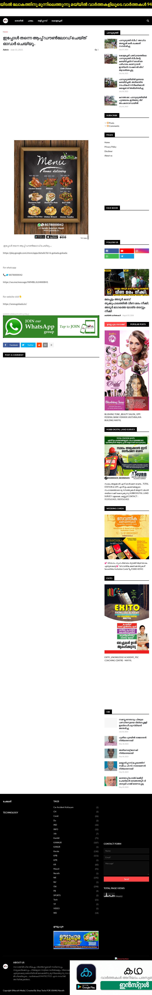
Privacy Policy (110, 147)
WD (76, 913)
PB (76, 891)
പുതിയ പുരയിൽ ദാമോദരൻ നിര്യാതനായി (132, 739)
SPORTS (76, 895)
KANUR (76, 847)
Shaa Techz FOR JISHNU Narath (50, 990)
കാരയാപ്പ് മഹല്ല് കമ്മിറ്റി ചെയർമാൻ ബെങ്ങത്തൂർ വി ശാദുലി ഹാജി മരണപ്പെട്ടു (132, 781)
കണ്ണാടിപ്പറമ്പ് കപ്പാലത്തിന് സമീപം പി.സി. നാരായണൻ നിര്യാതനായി (132, 765)
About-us (108, 155)
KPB (76, 855)
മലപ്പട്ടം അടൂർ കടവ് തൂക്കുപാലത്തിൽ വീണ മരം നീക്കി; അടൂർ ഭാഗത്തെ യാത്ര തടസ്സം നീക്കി (126, 305)
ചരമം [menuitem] (30, 20)
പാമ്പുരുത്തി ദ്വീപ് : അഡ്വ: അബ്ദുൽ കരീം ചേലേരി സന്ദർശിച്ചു (132, 43)
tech (76, 899)
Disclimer (108, 151)
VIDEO (76, 908)
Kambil (76, 838)
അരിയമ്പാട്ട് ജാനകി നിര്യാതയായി (128, 751)
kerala (76, 851)
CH (76, 811)
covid (76, 816)
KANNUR (76, 842)
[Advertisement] (51, 76)
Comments (114, 126)
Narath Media (19, 990)
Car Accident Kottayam (76, 807)
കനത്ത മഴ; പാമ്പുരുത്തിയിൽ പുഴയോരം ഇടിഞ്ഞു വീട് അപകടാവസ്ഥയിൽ (133, 100)
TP (76, 904)
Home (5, 32)
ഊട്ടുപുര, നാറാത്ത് (116, 324)
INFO (76, 829)
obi (76, 886)
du (76, 820)
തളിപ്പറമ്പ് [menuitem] (42, 20)
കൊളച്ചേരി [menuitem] (57, 20)
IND (76, 825)
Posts (111, 123)
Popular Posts (138, 324)
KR (76, 864)
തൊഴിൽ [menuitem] (19, 20)
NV (76, 882)
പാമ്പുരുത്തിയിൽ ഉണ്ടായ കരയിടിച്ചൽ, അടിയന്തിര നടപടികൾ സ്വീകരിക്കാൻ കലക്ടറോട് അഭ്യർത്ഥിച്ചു (131, 83)
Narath (76, 873)
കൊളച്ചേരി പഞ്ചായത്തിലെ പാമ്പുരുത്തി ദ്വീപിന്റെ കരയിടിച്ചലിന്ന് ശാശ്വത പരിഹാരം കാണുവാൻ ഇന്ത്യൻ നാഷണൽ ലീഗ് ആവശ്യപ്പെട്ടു (133, 62)
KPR (76, 860)
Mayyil (76, 869)
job (76, 833)
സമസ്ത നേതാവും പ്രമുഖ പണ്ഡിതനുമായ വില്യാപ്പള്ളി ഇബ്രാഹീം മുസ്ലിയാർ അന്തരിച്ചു (133, 723)
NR (76, 877)
